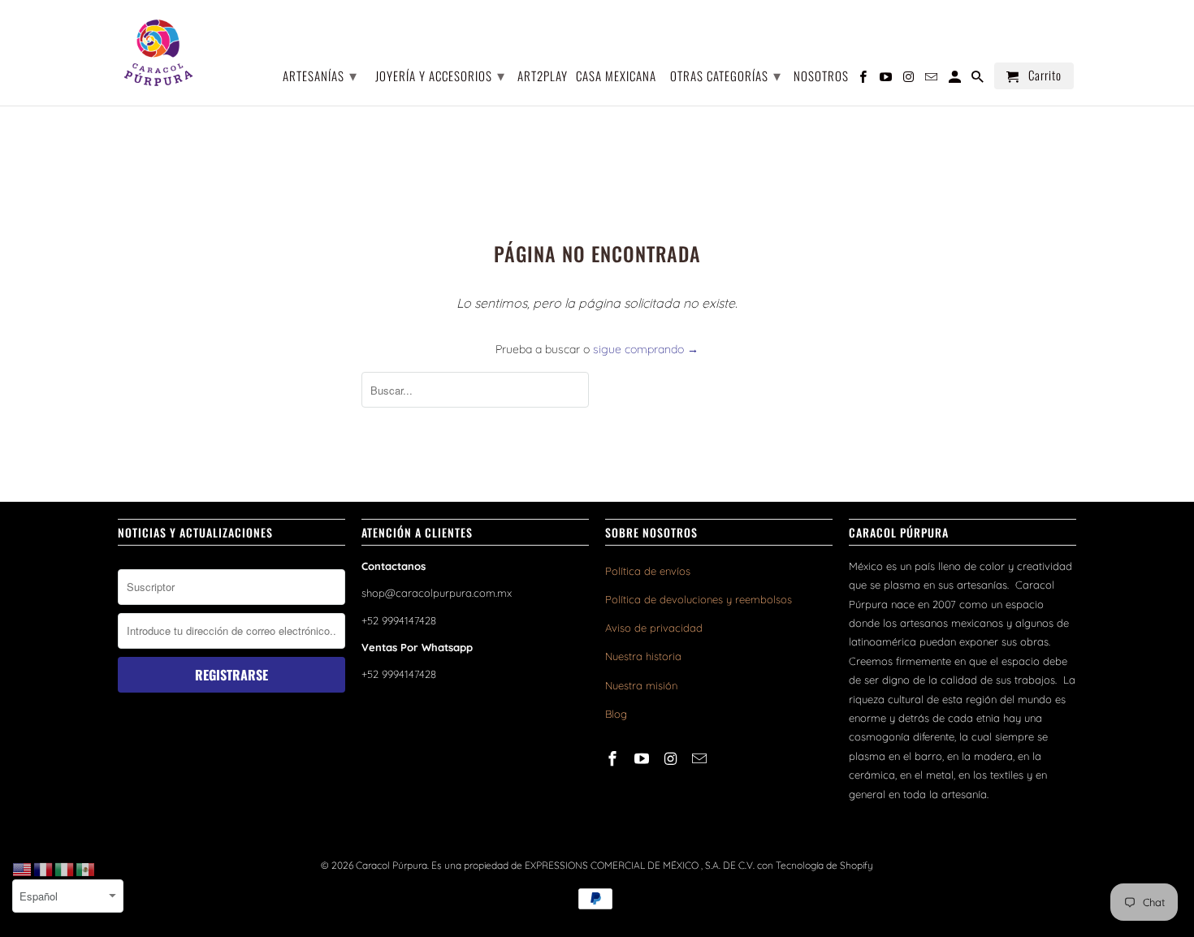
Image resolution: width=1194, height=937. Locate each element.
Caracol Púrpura (391, 865)
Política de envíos (647, 570)
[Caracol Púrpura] (158, 52)
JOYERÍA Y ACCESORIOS (440, 74)
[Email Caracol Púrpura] (701, 758)
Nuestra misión (641, 685)
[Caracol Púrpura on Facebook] (614, 758)
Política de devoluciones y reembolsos (698, 599)
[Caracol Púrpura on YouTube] (643, 758)
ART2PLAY (542, 76)
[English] (22, 868)
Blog (616, 713)
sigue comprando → (646, 349)
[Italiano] (65, 868)
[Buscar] (978, 79)
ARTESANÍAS (320, 74)
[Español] (86, 868)
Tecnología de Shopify (824, 865)
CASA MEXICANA (616, 76)
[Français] (43, 868)
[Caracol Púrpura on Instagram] (672, 758)
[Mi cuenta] (956, 79)
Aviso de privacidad (654, 627)
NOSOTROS (821, 76)
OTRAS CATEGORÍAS (725, 74)
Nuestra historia (643, 656)
